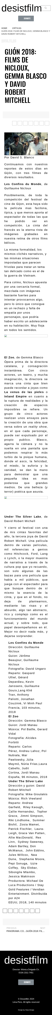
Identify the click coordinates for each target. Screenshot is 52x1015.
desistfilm (21, 8)
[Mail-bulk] (41, 991)
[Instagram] (26, 991)
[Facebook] (10, 991)
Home (4, 28)
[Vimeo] (33, 991)
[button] (26, 18)
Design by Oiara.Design (26, 1010)
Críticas (16, 28)
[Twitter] (18, 991)
